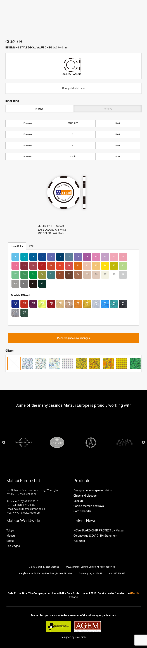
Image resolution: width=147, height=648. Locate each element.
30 (42, 274)
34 (78, 274)
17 (42, 265)
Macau (10, 535)
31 (51, 274)
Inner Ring (12, 101)
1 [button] (65, 470)
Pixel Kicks (81, 637)
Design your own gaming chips (93, 490)
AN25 (96, 304)
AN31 (114, 304)
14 (15, 265)
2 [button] (71, 470)
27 (15, 274)
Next (117, 123)
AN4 (15, 304)
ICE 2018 (79, 541)
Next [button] (143, 442)
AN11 (24, 304)
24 (105, 265)
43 (42, 283)
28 (24, 274)
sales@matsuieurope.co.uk (29, 508)
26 (123, 265)
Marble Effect (20, 295)
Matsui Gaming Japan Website (44, 567)
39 (123, 274)
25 (114, 265)
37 (105, 274)
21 (78, 265)
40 (15, 283)
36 (96, 274)
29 (33, 274)
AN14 (42, 304)
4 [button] (81, 470)
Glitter (9, 350)
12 (114, 256)
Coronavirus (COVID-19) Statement (95, 535)
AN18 (69, 304)
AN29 (105, 304)
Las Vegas (13, 546)
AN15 (51, 304)
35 (87, 274)
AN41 (24, 313)
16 (33, 265)
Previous (27, 123)
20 (69, 265)
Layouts (79, 500)
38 (114, 274)
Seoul (10, 541)
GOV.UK (134, 593)
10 (96, 256)
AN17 (60, 304)
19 (60, 265)
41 (24, 283)
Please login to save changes (73, 338)
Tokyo (10, 530)
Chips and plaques (85, 495)
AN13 (33, 304)
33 (69, 274)
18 (51, 265)
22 (87, 265)
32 (60, 274)
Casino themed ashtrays (89, 506)
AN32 (123, 304)
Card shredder (82, 511)
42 (33, 283)
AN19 (78, 304)
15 (24, 265)
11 (105, 256)
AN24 (87, 304)
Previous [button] (4, 442)
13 (123, 256)
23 (96, 265)
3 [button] (76, 470)
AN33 (15, 313)
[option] (23, 442)
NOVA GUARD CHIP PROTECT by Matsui (99, 530)
